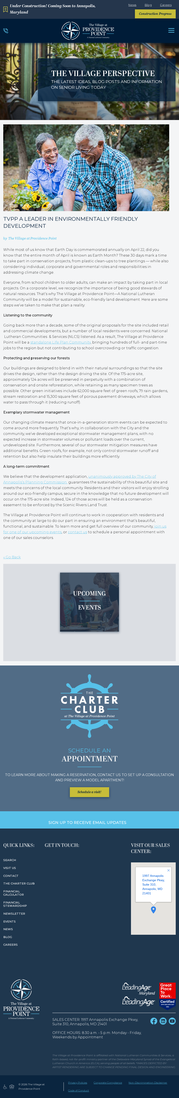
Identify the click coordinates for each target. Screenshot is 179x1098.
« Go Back (12, 557)
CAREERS (10, 944)
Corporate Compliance (108, 1082)
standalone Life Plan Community (60, 342)
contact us (77, 532)
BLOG (7, 937)
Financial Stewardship (15, 904)
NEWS (8, 929)
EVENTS (9, 921)
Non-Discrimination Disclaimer (148, 1082)
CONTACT (11, 875)
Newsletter (14, 913)
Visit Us (9, 868)
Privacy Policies (77, 1082)
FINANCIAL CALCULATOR (13, 893)
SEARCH (9, 860)
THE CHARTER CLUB (19, 883)
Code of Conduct (78, 1090)
